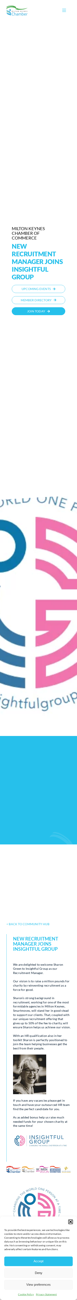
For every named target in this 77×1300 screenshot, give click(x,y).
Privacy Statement (46, 1294)
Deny (38, 1273)
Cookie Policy (26, 1294)
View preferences (38, 1284)
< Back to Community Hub (27, 924)
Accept (38, 1261)
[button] (70, 1222)
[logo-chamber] (17, 7)
